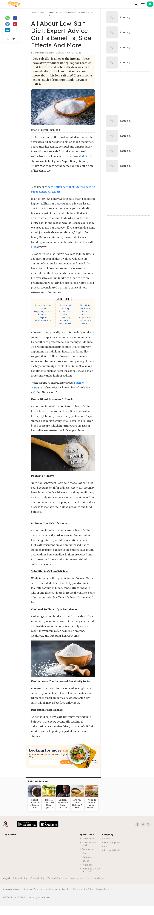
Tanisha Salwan (44, 52)
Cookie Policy (37, 878)
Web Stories (88, 838)
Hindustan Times (31, 889)
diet (84, 156)
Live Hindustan (50, 889)
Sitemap (74, 878)
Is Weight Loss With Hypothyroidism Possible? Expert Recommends (43, 313)
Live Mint (65, 889)
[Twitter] (143, 824)
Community (87, 849)
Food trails (88, 864)
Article (41, 13)
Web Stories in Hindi (89, 844)
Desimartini (79, 889)
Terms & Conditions (57, 878)
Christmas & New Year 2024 (91, 870)
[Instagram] (148, 824)
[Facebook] (137, 824)
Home (33, 13)
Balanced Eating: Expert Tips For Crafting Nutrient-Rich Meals (65, 314)
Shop (84, 853)
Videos (85, 860)
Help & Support (112, 842)
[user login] (150, 4)
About (107, 838)
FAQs (107, 846)
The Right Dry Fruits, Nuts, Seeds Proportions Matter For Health (85, 314)
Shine (90, 889)
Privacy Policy (20, 878)
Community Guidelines (93, 878)
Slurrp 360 (87, 857)
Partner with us (112, 850)
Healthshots (102, 889)
